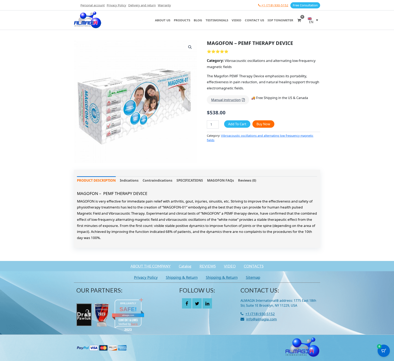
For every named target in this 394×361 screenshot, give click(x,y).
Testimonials (217, 20)
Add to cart (237, 124)
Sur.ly (134, 324)
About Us (162, 20)
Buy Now (263, 124)
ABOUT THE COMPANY (151, 266)
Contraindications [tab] (157, 180)
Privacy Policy (116, 5)
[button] (313, 20)
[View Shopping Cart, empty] (299, 20)
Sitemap (253, 277)
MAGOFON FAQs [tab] (220, 180)
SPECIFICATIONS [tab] (189, 180)
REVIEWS (207, 266)
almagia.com (128, 315)
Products (182, 20)
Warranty (164, 5)
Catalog (185, 266)
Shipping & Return (182, 277)
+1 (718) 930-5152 (274, 5)
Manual (226, 100)
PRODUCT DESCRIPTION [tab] (96, 180)
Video (236, 20)
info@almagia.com (261, 319)
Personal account (92, 5)
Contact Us (254, 20)
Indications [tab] (129, 180)
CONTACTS (253, 266)
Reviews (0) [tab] (247, 180)
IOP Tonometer (280, 20)
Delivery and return (142, 5)
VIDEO (230, 266)
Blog (198, 20)
